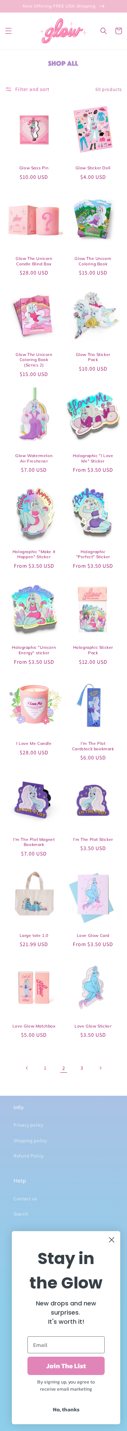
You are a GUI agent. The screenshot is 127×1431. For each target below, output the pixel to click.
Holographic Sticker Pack (93, 650)
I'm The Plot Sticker (93, 839)
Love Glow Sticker (93, 1026)
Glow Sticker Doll (93, 167)
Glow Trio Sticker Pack (93, 357)
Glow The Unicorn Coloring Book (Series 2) (34, 360)
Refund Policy (29, 1156)
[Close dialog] (112, 1240)
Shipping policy (30, 1140)
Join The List (66, 1366)
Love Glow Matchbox (34, 1026)
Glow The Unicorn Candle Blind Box (34, 261)
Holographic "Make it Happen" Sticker (34, 554)
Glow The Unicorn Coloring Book (93, 261)
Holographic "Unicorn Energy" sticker (34, 650)
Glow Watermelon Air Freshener (33, 458)
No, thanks (66, 1409)
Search (21, 1214)
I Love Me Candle (34, 743)
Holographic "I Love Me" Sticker (93, 458)
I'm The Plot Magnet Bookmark (34, 842)
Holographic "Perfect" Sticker (93, 554)
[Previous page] (27, 1067)
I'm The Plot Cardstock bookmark (93, 746)
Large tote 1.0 (34, 935)
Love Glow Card (93, 935)
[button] (8, 30)
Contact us (25, 1198)
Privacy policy (28, 1125)
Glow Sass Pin (34, 167)
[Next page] (100, 1067)
